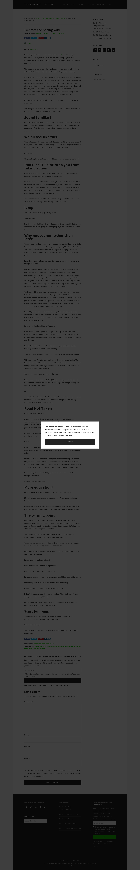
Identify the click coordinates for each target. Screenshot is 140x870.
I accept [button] (70, 442)
